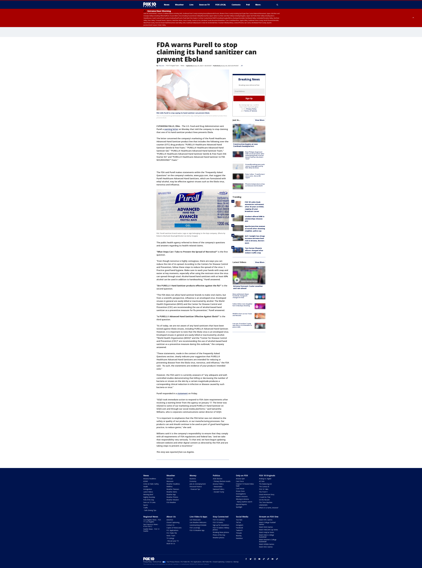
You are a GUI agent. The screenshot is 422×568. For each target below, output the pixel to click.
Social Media (242, 516)
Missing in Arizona (242, 499)
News (182, 66)
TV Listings (170, 538)
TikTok (238, 522)
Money (193, 475)
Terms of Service (250, 111)
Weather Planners (172, 489)
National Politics (218, 489)
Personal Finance (196, 486)
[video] (249, 275)
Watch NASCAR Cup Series (268, 530)
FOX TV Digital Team (172, 66)
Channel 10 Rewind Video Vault (245, 485)
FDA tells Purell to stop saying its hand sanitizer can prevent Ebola (182, 113)
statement (182, 393)
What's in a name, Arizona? (268, 508)
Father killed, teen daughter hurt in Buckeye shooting (242, 305)
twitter (250, 559)
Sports (145, 505)
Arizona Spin (240, 479)
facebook (246, 559)
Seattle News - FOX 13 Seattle (151, 530)
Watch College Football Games (267, 523)
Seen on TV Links (149, 502)
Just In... (236, 120)
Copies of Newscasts (174, 528)
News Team (170, 536)
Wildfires (169, 486)
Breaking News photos (221, 532)
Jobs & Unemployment (198, 484)
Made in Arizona (241, 496)
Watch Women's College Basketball (267, 541)
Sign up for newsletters (221, 525)
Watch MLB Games (266, 527)
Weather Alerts (171, 492)
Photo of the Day (219, 535)
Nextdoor (239, 538)
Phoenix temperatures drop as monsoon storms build (255, 185)
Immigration (147, 489)
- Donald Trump (218, 492)
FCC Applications (172, 530)
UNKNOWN (263, 505)
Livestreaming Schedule (198, 525)
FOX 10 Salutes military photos (221, 529)
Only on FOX (242, 475)
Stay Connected (220, 516)
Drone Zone (240, 491)
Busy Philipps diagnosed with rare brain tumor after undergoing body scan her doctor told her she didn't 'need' (254, 155)
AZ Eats (262, 481)
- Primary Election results (221, 481)
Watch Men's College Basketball (266, 536)
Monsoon (169, 481)
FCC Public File (171, 533)
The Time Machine (265, 502)
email (272, 559)
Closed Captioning (172, 522)
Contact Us (170, 525)
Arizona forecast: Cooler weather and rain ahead (248, 287)
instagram (255, 559)
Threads (239, 533)
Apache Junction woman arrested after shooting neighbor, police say (255, 228)
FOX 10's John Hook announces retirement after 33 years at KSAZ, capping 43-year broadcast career (254, 206)
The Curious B (264, 486)
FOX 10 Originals (267, 475)
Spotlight (239, 507)
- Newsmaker (217, 486)
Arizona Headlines (149, 479)
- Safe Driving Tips (149, 510)
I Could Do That (264, 497)
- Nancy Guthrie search (244, 502)
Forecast (169, 479)
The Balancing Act (265, 484)
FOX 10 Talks (263, 489)
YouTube (239, 520)
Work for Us (170, 543)
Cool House (240, 488)
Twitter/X (239, 530)
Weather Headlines (173, 484)
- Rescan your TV (172, 541)
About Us (171, 516)
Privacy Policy (251, 109)
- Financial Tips (195, 489)
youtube (259, 559)
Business (193, 479)
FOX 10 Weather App (197, 530)
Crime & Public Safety (151, 484)
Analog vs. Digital (265, 479)
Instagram (239, 525)
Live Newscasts (195, 520)
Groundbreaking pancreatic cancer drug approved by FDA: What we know (255, 166)
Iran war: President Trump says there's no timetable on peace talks (242, 325)
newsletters (277, 559)
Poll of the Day (148, 500)
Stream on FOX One (268, 516)
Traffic (145, 508)
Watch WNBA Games (266, 544)
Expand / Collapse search (277, 4)
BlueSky (239, 536)
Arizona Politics (218, 484)
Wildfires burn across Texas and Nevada (242, 314)
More (257, 4)
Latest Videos (239, 262)
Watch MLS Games (266, 547)
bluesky (268, 559)
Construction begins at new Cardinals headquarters (245, 145)
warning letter (171, 129)
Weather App (171, 494)
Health (145, 486)
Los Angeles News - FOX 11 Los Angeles (152, 521)
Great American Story (266, 494)
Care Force (240, 481)
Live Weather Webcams (198, 522)
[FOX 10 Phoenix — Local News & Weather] (150, 4)
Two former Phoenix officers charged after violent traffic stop (254, 250)
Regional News (150, 516)
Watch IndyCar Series (266, 532)
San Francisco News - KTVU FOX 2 (151, 525)
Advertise (169, 520)
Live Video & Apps (198, 516)
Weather (170, 475)
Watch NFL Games (265, 520)
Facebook (239, 528)
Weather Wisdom (172, 500)
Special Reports (241, 504)
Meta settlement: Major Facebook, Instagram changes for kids (241, 295)
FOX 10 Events (218, 522)
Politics (216, 475)
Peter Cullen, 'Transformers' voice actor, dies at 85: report (255, 176)
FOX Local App (195, 528)
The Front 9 (263, 492)
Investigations (241, 494)
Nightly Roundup (149, 497)
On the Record (264, 500)
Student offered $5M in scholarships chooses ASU (254, 218)
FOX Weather (171, 502)
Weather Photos (172, 497)
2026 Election (217, 479)
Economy (193, 481)
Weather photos (218, 538)
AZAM (145, 481)
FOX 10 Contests (219, 520)
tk (264, 559)
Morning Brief (148, 494)
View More (259, 120)
